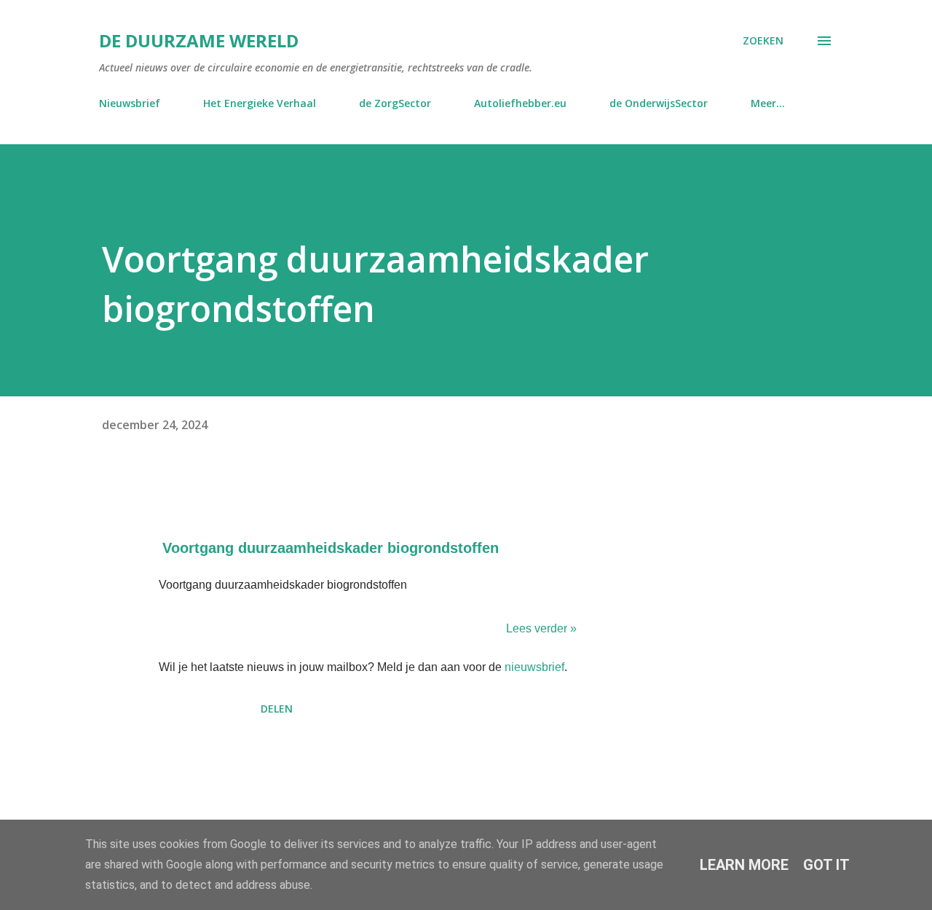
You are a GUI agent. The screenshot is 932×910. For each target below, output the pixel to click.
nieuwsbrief (534, 667)
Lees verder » (541, 628)
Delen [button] (277, 708)
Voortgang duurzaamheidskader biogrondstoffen (330, 548)
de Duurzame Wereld (199, 40)
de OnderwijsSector (658, 103)
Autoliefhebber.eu (520, 103)
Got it (826, 865)
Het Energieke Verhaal (259, 103)
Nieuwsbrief (129, 103)
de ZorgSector (395, 103)
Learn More (744, 865)
